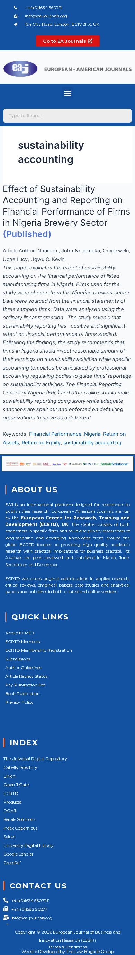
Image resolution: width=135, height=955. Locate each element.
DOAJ (9, 810)
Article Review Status (26, 676)
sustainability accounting (92, 443)
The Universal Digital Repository (35, 758)
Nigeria (92, 434)
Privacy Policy (19, 702)
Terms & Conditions (67, 946)
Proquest (12, 802)
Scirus (9, 836)
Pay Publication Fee (25, 684)
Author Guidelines (23, 667)
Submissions (17, 658)
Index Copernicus (20, 828)
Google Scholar (18, 854)
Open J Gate (16, 784)
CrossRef (12, 862)
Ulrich (9, 776)
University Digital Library (28, 845)
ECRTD (10, 793)
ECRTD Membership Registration (38, 650)
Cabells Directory (20, 767)
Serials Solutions (19, 819)
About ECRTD (19, 632)
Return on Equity (41, 443)
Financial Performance (55, 434)
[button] (67, 92)
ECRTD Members (22, 641)
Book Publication (22, 693)
